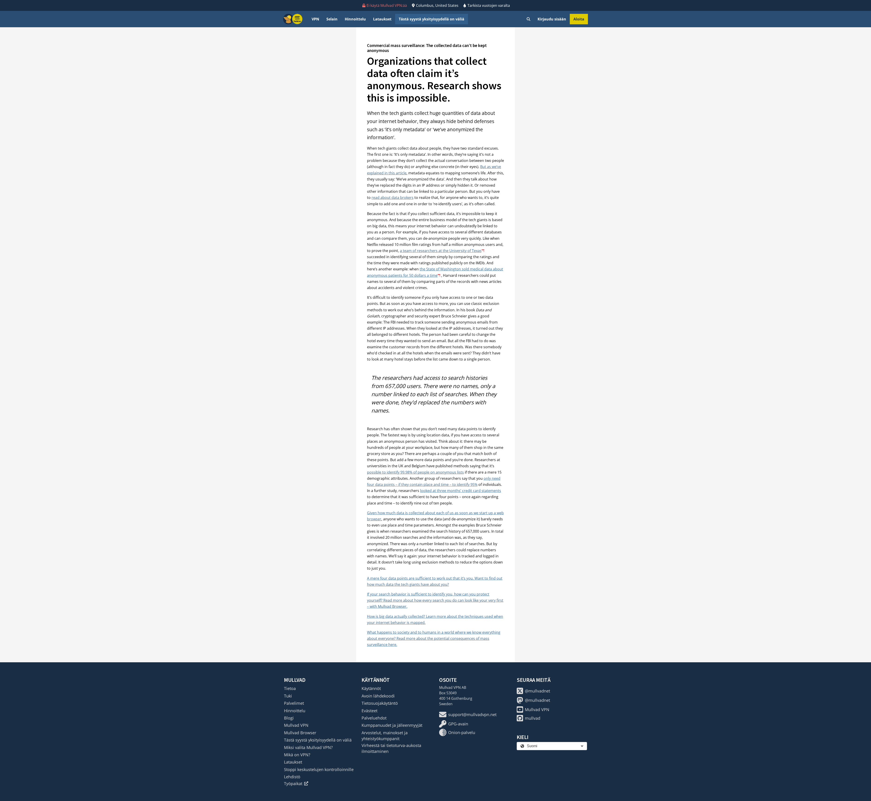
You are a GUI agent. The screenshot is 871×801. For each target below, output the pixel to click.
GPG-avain (458, 724)
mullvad (532, 718)
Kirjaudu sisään (552, 19)
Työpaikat (293, 783)
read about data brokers (392, 197)
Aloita (578, 19)
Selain (332, 19)
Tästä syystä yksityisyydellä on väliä (431, 19)
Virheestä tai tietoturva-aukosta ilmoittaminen (391, 748)
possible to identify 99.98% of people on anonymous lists (415, 472)
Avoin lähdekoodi (378, 696)
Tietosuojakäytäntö (380, 703)
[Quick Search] (528, 19)
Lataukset (382, 19)
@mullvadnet (537, 691)
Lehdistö (292, 776)
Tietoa (290, 688)
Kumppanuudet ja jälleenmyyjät (392, 725)
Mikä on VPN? (297, 754)
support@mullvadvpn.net (472, 714)
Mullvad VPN (296, 725)
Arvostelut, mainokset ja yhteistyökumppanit (385, 735)
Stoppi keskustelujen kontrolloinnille (319, 769)
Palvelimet (294, 703)
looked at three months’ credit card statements (460, 490)
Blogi (289, 718)
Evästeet (369, 710)
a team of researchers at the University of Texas (441, 250)
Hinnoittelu (355, 19)
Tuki (288, 696)
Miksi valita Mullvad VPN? (308, 747)
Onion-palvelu (461, 732)
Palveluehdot (374, 718)
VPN (315, 19)
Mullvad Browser (300, 732)
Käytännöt (371, 688)
